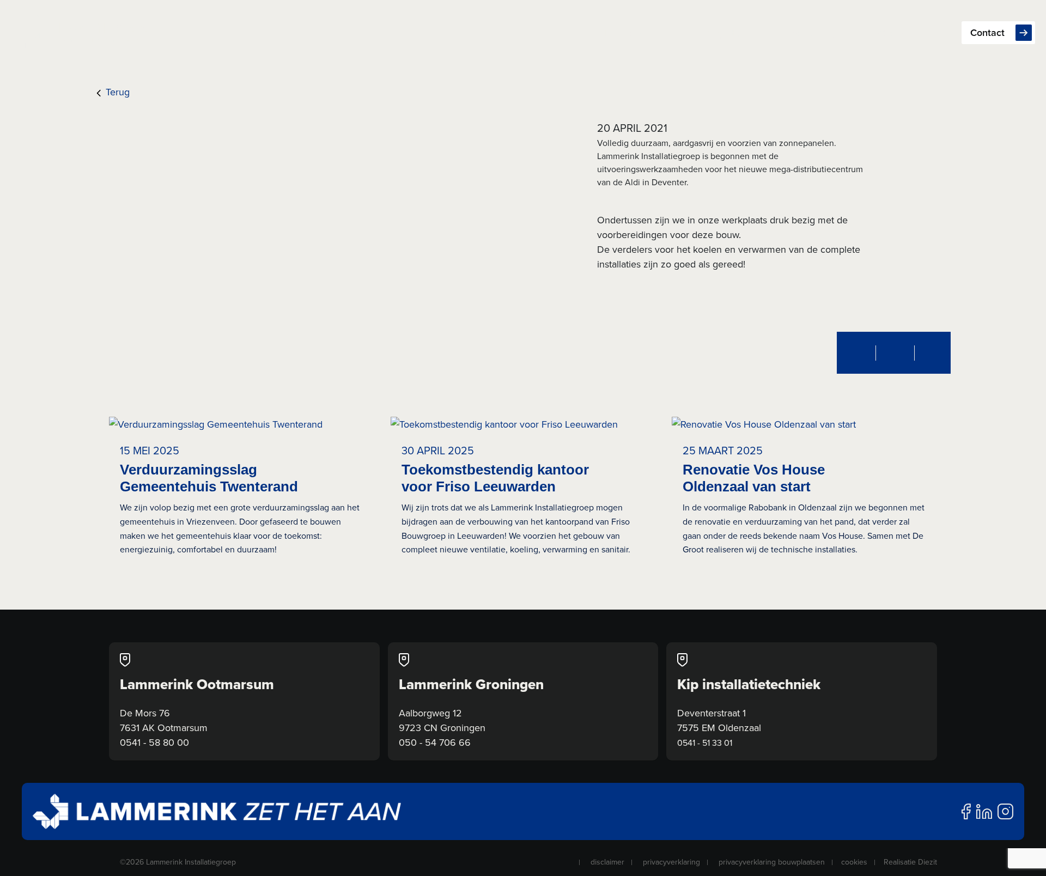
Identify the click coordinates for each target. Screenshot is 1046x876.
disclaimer (607, 861)
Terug (116, 92)
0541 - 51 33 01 (704, 743)
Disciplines (637, 33)
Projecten (725, 33)
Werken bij (812, 33)
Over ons (898, 33)
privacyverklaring (671, 861)
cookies (854, 861)
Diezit (927, 861)
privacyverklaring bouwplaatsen (772, 861)
